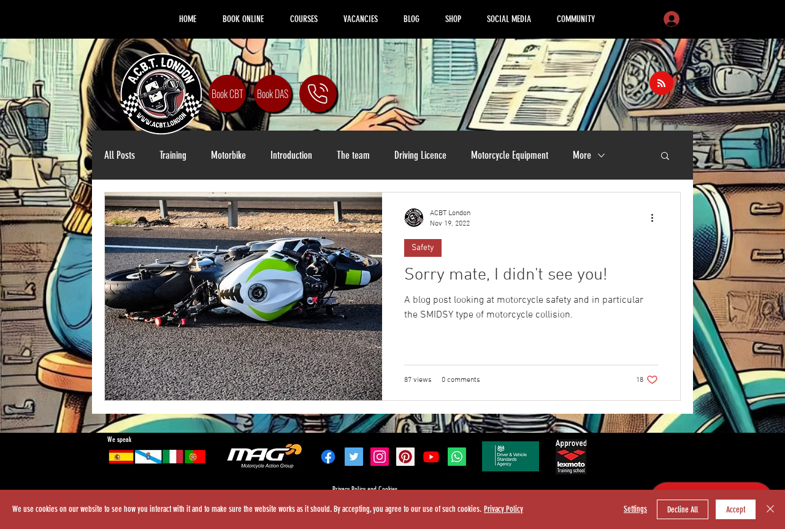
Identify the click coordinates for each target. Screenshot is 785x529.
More (582, 155)
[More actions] (656, 217)
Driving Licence (420, 155)
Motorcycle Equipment (509, 155)
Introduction (291, 155)
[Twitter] (354, 456)
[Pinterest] (405, 456)
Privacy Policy (503, 509)
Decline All (682, 509)
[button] (665, 156)
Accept (735, 509)
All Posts (119, 155)
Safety (423, 248)
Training (172, 155)
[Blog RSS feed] (661, 83)
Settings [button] (635, 509)
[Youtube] (431, 456)
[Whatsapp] (457, 456)
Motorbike (228, 155)
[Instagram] (379, 456)
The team (353, 155)
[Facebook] (328, 456)
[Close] (770, 509)
